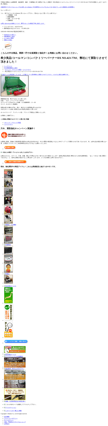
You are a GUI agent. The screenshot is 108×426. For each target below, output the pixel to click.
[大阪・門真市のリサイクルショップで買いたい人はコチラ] (15, 353)
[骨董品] (6, 273)
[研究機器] (8, 223)
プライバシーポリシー (11, 418)
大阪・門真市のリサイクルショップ (15, 421)
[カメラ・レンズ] (8, 283)
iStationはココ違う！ (10, 34)
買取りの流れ (8, 40)
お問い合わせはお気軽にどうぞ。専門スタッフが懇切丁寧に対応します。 (23, 23)
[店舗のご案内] (10, 148)
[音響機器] (8, 233)
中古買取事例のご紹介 (11, 67)
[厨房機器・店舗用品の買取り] (15, 379)
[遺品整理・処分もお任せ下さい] (14, 368)
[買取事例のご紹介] (7, 49)
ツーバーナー (27, 69)
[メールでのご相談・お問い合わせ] (16, 342)
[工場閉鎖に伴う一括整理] (15, 367)
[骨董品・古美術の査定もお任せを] (15, 387)
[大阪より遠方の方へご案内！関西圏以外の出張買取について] (8, 303)
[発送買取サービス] (10, 286)
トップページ (8, 66)
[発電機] (8, 213)
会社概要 (6, 416)
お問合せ (6, 423)
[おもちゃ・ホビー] (8, 272)
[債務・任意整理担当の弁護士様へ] (15, 401)
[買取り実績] (8, 320)
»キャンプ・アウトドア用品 (12, 122)
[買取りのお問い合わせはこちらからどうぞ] (35, 74)
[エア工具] (8, 186)
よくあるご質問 (9, 38)
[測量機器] (8, 204)
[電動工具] (8, 177)
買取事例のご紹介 (9, 36)
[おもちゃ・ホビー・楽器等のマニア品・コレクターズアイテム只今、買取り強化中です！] (15, 399)
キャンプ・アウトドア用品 (13, 69)
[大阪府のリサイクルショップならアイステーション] (10, 407)
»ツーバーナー (8, 124)
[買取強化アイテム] (8, 337)
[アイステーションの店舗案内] (13, 356)
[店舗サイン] (8, 243)
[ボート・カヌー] (8, 263)
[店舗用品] (7, 244)
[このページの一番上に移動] (13, 410)
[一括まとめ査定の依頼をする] (15, 162)
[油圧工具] (8, 195)
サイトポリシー (9, 420)
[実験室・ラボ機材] (10, 224)
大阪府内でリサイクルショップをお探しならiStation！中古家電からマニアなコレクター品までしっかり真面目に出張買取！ (38, 7)
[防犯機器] (8, 253)
